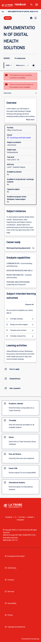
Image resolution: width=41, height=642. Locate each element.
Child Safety (12, 568)
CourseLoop (35, 639)
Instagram (20, 520)
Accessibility (12, 603)
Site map (11, 591)
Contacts (11, 580)
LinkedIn (30, 517)
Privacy (10, 615)
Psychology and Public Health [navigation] (20, 138)
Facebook (8, 517)
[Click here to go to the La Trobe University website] (7, 5)
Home (4, 12)
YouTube (21, 517)
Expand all (29, 304)
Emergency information (16, 556)
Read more (30, 120)
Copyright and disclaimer (16, 627)
